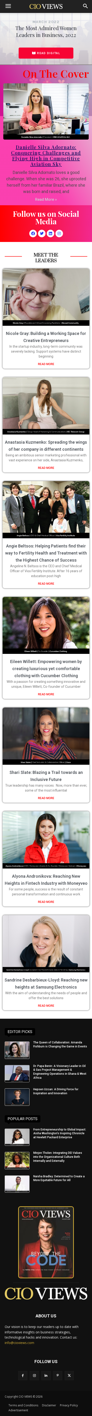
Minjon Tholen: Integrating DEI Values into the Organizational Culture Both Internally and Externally (57, 1157)
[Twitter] (42, 233)
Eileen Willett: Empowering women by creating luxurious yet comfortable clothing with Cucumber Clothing (46, 668)
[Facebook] (33, 233)
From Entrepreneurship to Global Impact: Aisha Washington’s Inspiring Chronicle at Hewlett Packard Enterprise (59, 1133)
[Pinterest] (57, 1375)
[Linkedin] (50, 233)
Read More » (46, 199)
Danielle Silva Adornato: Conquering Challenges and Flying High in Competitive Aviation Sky (46, 155)
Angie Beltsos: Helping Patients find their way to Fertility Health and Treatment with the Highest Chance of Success (46, 553)
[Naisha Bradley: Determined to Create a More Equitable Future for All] (17, 1184)
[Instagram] (59, 233)
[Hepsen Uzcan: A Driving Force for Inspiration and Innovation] (17, 1097)
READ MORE (46, 364)
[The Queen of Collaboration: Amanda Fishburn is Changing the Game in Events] (17, 1050)
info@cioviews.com (19, 1342)
